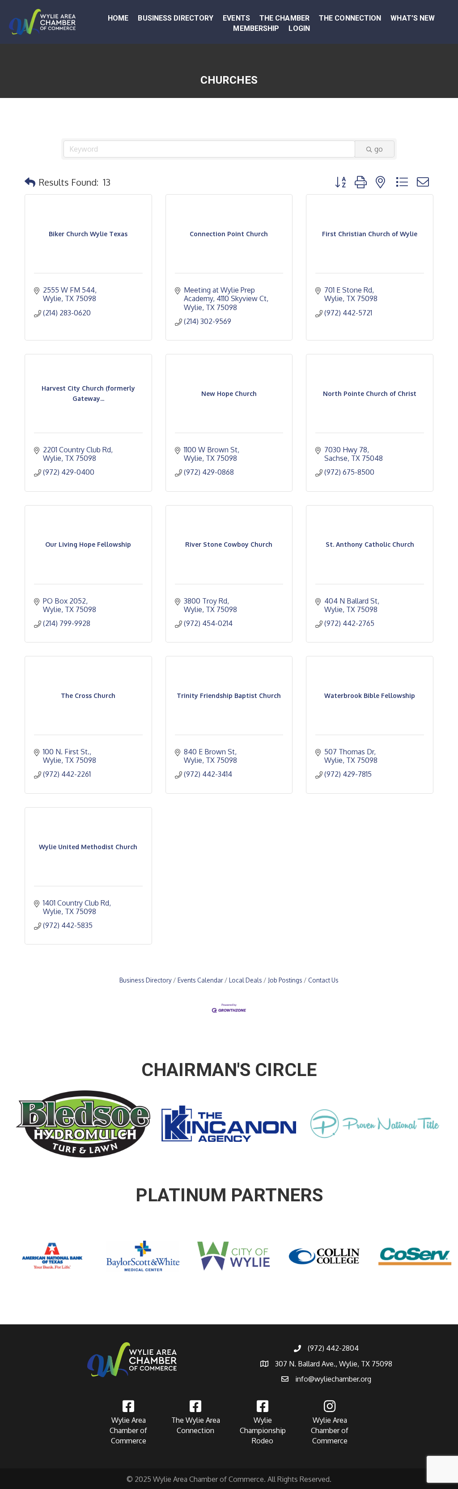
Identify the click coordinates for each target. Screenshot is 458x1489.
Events (236, 18)
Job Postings (285, 980)
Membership (256, 28)
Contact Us (323, 980)
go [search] (378, 149)
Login (299, 28)
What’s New (412, 18)
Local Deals (245, 980)
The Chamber (284, 18)
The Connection (350, 18)
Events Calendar (200, 980)
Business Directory (175, 18)
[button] (30, 182)
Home (118, 18)
